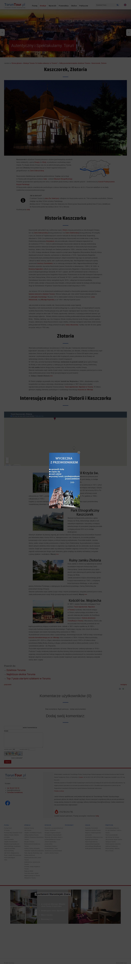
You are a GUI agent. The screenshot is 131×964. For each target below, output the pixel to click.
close (78, 452)
